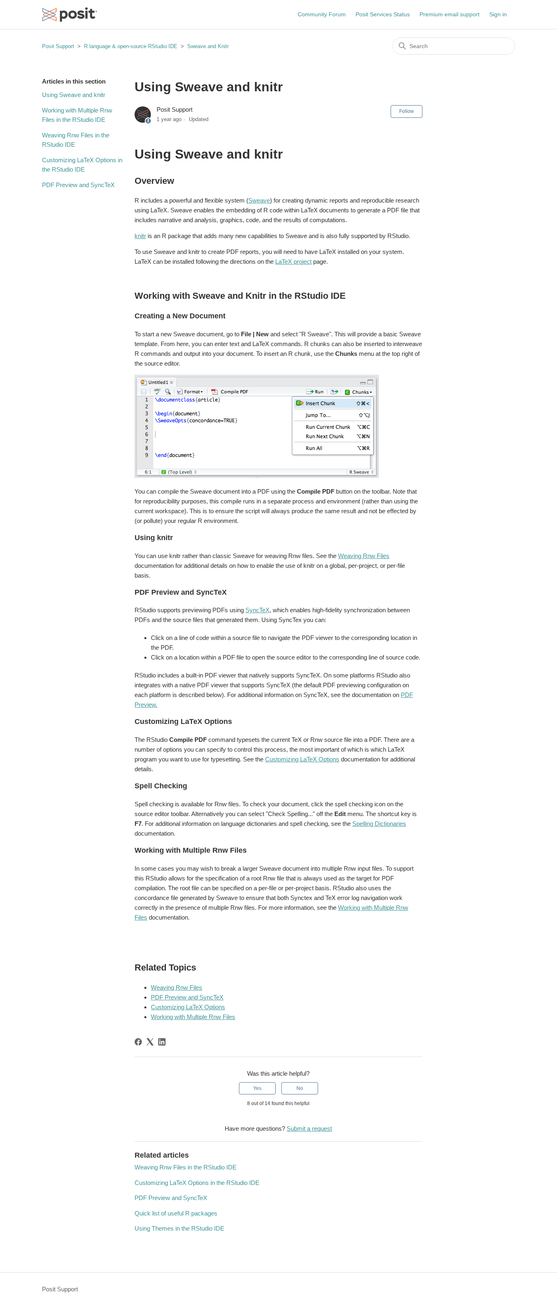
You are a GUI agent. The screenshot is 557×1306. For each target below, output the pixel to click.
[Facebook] (138, 1042)
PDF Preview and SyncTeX (78, 184)
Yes (257, 1088)
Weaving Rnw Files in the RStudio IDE (75, 140)
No (299, 1088)
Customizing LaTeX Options (302, 759)
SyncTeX (257, 610)
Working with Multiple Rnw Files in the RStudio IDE (77, 115)
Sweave (259, 200)
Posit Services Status (383, 14)
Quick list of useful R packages (176, 1213)
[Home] (69, 14)
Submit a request (309, 1128)
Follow (406, 111)
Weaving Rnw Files (363, 555)
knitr (140, 235)
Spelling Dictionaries (379, 823)
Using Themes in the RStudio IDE (179, 1228)
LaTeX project (293, 261)
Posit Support (58, 46)
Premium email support (450, 14)
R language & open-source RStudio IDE (130, 46)
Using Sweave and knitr (73, 94)
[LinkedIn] (162, 1042)
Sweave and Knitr (208, 46)
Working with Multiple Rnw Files (193, 1016)
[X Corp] (150, 1042)
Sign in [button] (498, 14)
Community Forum (322, 14)
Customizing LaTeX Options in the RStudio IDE (82, 165)
